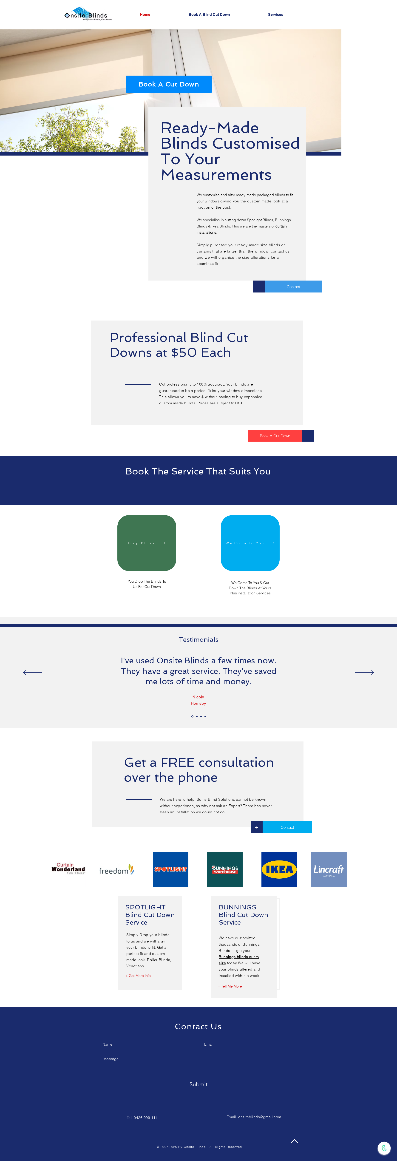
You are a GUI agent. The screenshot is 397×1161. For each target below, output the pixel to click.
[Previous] (32, 673)
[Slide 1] (192, 716)
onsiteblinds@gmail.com (259, 1117)
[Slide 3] (201, 716)
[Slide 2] (197, 716)
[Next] (364, 673)
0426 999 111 (146, 1117)
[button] (291, 14)
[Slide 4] (205, 716)
